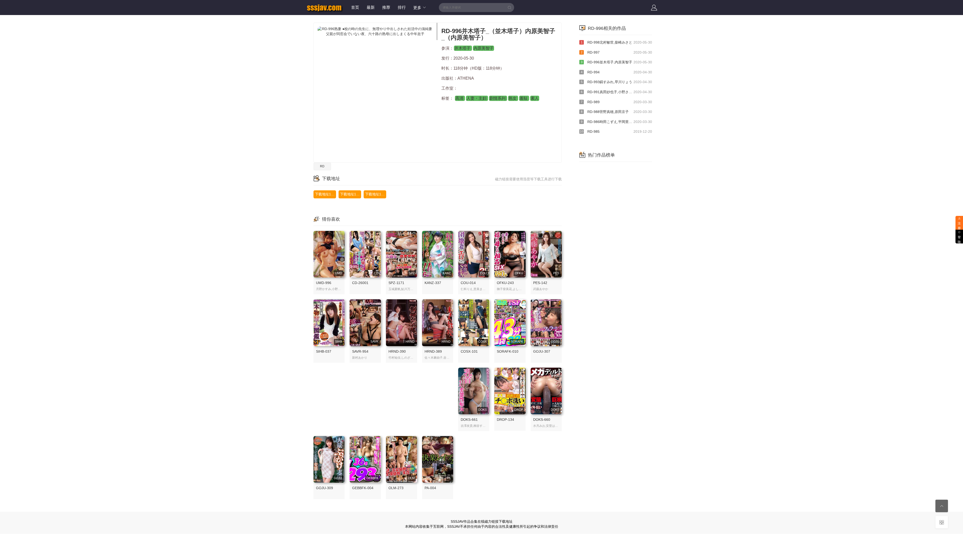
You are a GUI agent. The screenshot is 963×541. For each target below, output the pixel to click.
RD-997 (616, 52)
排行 (402, 7)
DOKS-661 (469, 420)
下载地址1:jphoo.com (375, 194)
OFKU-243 (505, 283)
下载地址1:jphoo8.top (350, 194)
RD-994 (616, 72)
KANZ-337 (433, 283)
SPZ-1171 (396, 283)
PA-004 (430, 488)
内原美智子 (483, 48)
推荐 (386, 7)
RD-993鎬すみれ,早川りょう (616, 82)
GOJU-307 (541, 351)
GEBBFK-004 (362, 488)
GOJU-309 (324, 488)
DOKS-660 (541, 420)
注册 (959, 226)
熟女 (513, 98)
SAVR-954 (360, 351)
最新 (371, 7)
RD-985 (616, 131)
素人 (535, 98)
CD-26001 (360, 283)
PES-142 (540, 283)
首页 (355, 7)
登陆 (959, 239)
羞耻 (524, 98)
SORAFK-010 (507, 351)
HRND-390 (397, 351)
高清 (459, 98)
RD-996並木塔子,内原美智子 (616, 62)
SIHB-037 (323, 351)
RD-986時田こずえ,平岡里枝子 (616, 122)
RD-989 (616, 102)
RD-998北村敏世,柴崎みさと (616, 42)
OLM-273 (396, 488)
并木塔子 (462, 48)
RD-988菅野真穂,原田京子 (616, 112)
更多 (417, 8)
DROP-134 (505, 420)
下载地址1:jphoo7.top (325, 194)
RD (322, 166)
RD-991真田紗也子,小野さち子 (616, 92)
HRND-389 (433, 351)
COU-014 (468, 283)
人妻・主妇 (477, 98)
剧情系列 (498, 98)
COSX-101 (469, 351)
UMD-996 (323, 283)
